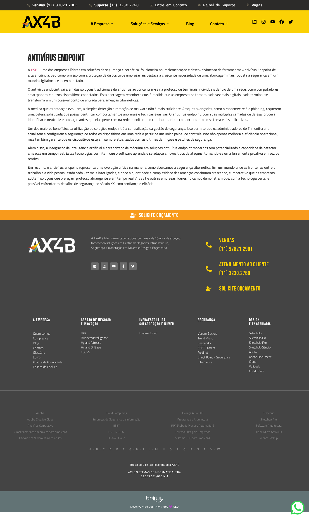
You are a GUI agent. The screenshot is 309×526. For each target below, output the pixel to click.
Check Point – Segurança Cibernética (214, 359)
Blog (190, 23)
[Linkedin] (254, 21)
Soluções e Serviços (148, 23)
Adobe (253, 352)
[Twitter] (290, 21)
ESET (35, 69)
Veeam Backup (207, 333)
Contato (38, 348)
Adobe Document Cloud (260, 359)
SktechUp (255, 333)
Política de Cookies (45, 367)
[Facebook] (281, 21)
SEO (176, 506)
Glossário (39, 352)
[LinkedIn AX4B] (95, 266)
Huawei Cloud (148, 333)
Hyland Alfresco (91, 343)
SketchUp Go (257, 338)
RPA (83, 333)
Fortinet (203, 352)
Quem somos (41, 333)
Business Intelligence (94, 338)
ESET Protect (206, 348)
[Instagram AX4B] (104, 266)
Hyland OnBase (91, 347)
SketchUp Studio (260, 347)
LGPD (36, 357)
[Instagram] (263, 21)
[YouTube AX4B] (114, 266)
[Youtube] (272, 21)
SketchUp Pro (258, 343)
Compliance (40, 338)
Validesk (254, 366)
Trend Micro (205, 338)
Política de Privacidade (47, 362)
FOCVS (85, 352)
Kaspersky (204, 343)
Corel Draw (256, 371)
